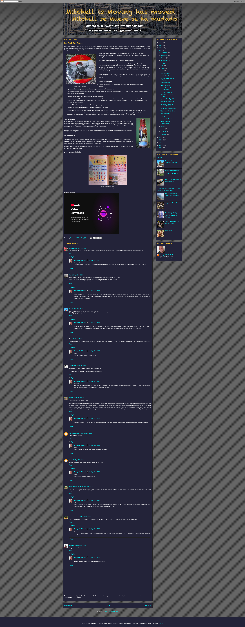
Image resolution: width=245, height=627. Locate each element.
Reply (70, 253)
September (164, 60)
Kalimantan (168, 230)
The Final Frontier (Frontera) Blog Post (171, 161)
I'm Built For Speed (166, 92)
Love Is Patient (164, 113)
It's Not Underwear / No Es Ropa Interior (172, 222)
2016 (161, 48)
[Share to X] (98, 238)
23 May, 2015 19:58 (94, 418)
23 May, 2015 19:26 (85, 517)
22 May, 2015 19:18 (77, 308)
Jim (70, 275)
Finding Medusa (165, 85)
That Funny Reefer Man (167, 111)
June (162, 68)
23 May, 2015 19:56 (94, 351)
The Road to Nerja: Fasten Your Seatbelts (171, 194)
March (163, 129)
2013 (161, 140)
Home (108, 605)
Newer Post (68, 605)
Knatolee (71, 545)
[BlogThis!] (96, 238)
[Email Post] (90, 238)
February (164, 131)
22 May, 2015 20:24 (78, 339)
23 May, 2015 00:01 (86, 433)
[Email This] (94, 238)
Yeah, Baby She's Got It (167, 101)
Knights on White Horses (172, 203)
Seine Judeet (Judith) (75, 486)
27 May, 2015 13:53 (80, 545)
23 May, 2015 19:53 (94, 290)
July (162, 65)
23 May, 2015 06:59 (78, 460)
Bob (70, 308)
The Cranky (72, 365)
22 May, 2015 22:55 (78, 397)
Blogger (161, 623)
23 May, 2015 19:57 (94, 381)
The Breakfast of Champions (165, 122)
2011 (161, 145)
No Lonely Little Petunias (168, 108)
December (164, 52)
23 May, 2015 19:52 (94, 260)
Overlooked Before (166, 76)
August (163, 63)
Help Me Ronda (165, 73)
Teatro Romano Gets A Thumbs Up (167, 88)
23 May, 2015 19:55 (94, 322)
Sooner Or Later (165, 82)
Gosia (70, 460)
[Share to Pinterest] (101, 238)
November (164, 55)
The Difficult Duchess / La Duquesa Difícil (173, 180)
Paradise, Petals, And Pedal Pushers (166, 104)
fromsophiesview (74, 517)
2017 (161, 45)
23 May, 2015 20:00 (94, 500)
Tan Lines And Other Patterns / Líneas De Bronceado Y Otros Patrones (171, 214)
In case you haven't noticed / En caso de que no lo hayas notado (168, 189)
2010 (161, 148)
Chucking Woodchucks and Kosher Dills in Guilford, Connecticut (172, 171)
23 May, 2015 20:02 (94, 529)
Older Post (147, 605)
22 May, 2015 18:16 (81, 248)
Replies (73, 257)
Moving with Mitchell (80, 260)
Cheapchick (72, 248)
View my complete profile (164, 259)
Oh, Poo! (163, 116)
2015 (161, 50)
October (163, 58)
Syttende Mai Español (167, 99)
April (162, 126)
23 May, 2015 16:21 (87, 486)
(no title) (159, 157)
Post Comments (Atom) (111, 611)
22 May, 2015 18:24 (77, 275)
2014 (161, 137)
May (162, 71)
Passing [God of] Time (167, 119)
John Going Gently (74, 433)
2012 (161, 142)
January (163, 134)
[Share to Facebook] (100, 238)
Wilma (71, 397)
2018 (161, 42)
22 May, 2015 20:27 (81, 365)
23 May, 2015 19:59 (94, 472)
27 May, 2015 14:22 (94, 557)
